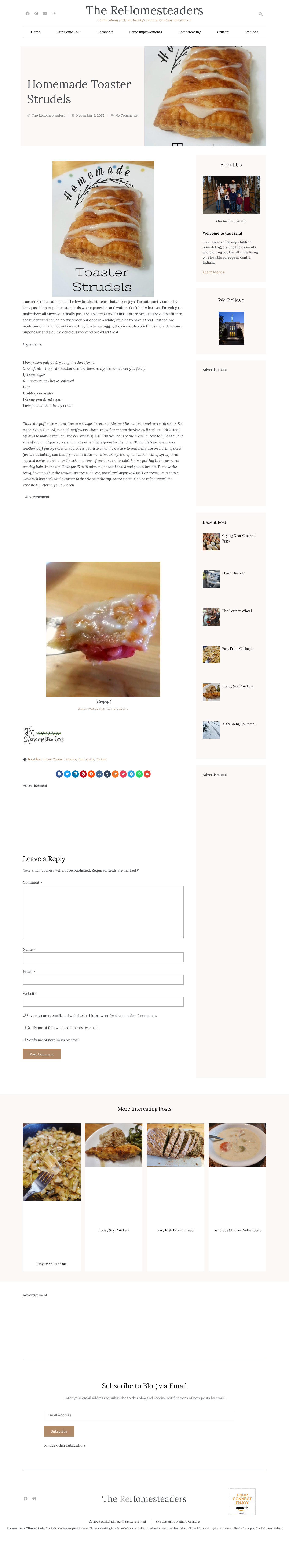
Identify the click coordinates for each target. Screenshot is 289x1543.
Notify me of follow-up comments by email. (62, 1028)
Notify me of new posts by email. (53, 1040)
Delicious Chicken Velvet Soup (237, 1230)
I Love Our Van (233, 573)
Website (29, 993)
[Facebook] (27, 13)
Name (29, 949)
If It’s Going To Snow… (239, 724)
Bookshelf (105, 32)
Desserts (70, 759)
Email (29, 971)
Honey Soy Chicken (237, 686)
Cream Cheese (53, 759)
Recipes (252, 32)
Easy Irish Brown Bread (175, 1230)
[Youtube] (45, 13)
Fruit (81, 759)
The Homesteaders (144, 10)
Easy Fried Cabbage (237, 648)
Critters (223, 32)
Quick (90, 759)
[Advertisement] (104, 529)
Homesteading (189, 32)
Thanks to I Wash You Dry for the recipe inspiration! (103, 708)
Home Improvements (145, 32)
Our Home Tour (68, 32)
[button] (260, 14)
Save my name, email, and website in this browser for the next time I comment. (91, 1015)
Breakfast (34, 759)
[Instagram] (53, 13)
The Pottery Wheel (237, 611)
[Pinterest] (36, 13)
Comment (32, 882)
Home (35, 32)
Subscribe (59, 1431)
